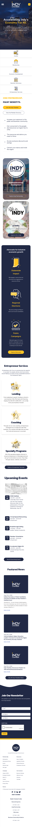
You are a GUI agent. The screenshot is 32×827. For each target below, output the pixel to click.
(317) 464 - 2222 (16, 804)
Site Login (5, 767)
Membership (5, 759)
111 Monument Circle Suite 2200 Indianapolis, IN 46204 (14, 789)
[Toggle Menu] (2, 4)
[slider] (17, 48)
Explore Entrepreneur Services (16, 467)
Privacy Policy (5, 783)
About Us (4, 777)
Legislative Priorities (20, 761)
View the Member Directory (13, 112)
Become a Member (20, 773)
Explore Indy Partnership (16, 196)
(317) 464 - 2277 (16, 810)
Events (4, 763)
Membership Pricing (7, 761)
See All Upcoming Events (14, 559)
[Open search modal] (29, 4)
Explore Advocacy (16, 352)
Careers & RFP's (6, 773)
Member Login (5, 765)
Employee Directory (6, 775)
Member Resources (20, 763)
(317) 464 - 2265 (16, 815)
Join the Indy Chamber (12, 107)
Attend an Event (20, 775)
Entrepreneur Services (21, 765)
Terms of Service (6, 781)
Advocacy (18, 777)
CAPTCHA (4, 723)
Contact (4, 779)
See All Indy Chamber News (16, 677)
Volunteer (18, 779)
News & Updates (20, 759)
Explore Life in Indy (16, 235)
